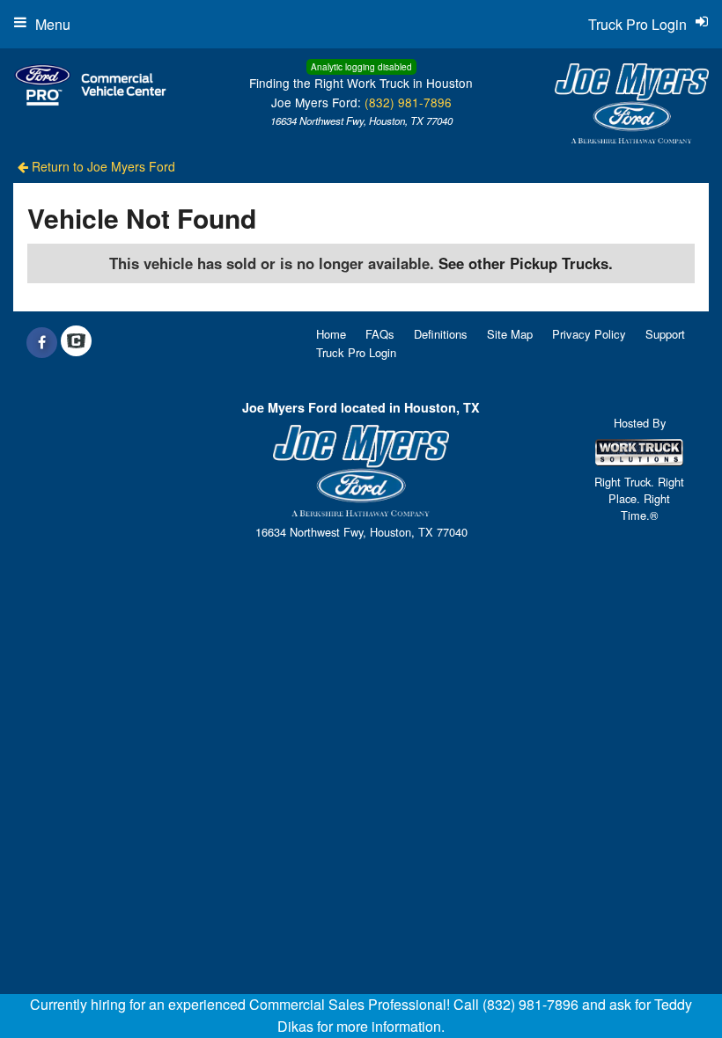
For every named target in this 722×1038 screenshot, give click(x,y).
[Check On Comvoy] (76, 342)
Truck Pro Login (356, 352)
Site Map (510, 333)
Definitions (441, 333)
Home (331, 333)
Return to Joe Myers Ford (101, 166)
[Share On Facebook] (41, 342)
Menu (52, 24)
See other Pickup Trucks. (525, 263)
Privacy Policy (589, 333)
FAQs (379, 333)
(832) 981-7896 (408, 102)
